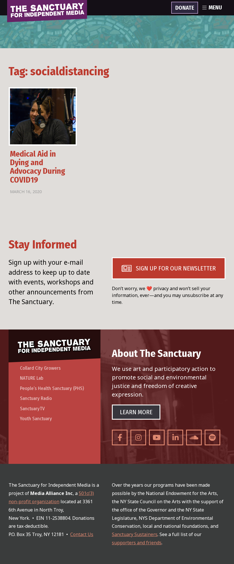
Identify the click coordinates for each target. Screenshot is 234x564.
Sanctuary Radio (36, 398)
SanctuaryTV (32, 409)
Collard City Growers (40, 368)
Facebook (120, 437)
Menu (215, 8)
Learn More (136, 412)
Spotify (212, 437)
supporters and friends (137, 542)
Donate (184, 8)
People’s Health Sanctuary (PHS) (52, 388)
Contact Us (81, 534)
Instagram (138, 437)
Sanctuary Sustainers (135, 534)
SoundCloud (194, 437)
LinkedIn (175, 437)
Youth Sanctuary (36, 419)
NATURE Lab (31, 378)
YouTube (157, 437)
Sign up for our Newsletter (176, 268)
